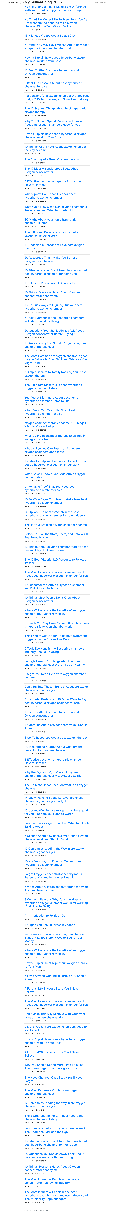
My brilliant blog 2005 (17, 2)
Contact (103, 2)
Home (97, 2)
